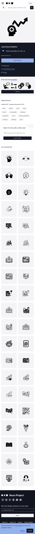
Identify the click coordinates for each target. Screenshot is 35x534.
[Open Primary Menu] (3, 3)
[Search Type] (4, 7)
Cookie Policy (19, 525)
